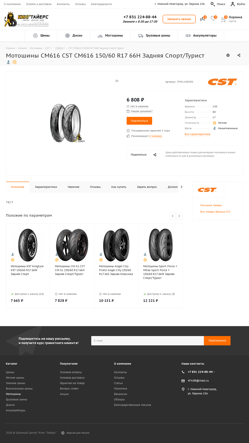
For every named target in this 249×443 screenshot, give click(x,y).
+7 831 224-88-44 (140, 17)
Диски (10, 405)
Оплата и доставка (38, 4)
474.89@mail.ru (198, 380)
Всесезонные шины (19, 388)
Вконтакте (230, 433)
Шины (10, 372)
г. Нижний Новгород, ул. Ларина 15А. (180, 4)
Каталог (11, 363)
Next (179, 216)
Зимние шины (15, 383)
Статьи (118, 383)
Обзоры (119, 399)
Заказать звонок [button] (179, 19)
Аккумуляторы (15, 410)
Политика (120, 388)
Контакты (63, 4)
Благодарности (101, 4)
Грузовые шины (16, 399)
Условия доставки (72, 377)
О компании (12, 4)
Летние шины (15, 377)
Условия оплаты (71, 372)
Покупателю (69, 363)
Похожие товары (211, 205)
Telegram (240, 433)
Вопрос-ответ (69, 388)
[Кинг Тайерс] (26, 19)
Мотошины (13, 394)
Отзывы (80, 4)
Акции (64, 394)
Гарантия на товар (72, 383)
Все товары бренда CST (215, 211)
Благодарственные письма (132, 405)
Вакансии (120, 394)
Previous (173, 216)
